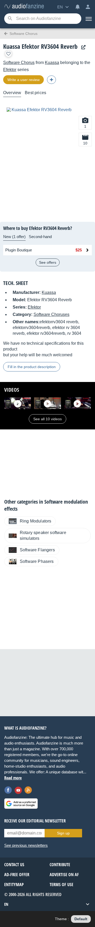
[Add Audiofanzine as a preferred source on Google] (21, 803)
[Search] (9, 18)
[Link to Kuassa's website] (82, 47)
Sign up (63, 833)
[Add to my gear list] (8, 54)
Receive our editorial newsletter (35, 821)
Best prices (35, 92)
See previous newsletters (26, 845)
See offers (47, 262)
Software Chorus (19, 62)
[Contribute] (51, 80)
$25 (78, 250)
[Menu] (88, 19)
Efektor (9, 69)
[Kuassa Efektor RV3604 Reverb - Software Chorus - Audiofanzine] (24, 6)
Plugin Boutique (18, 250)
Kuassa (52, 62)
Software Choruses (51, 314)
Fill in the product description (32, 367)
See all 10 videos (47, 419)
